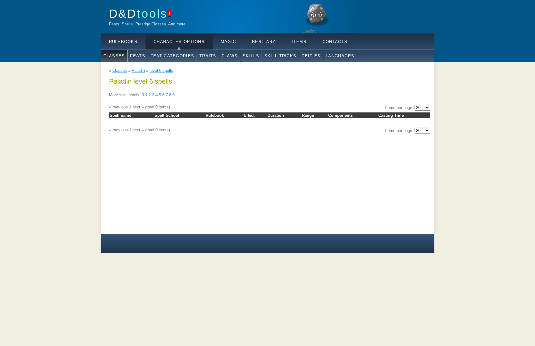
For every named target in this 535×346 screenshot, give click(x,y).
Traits (207, 56)
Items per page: (400, 107)
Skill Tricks (280, 56)
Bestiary (264, 41)
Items (299, 41)
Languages (340, 56)
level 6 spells (161, 70)
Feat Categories (172, 56)
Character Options (179, 41)
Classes (114, 56)
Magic (228, 41)
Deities (311, 56)
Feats (137, 56)
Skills (251, 56)
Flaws (229, 56)
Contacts (335, 41)
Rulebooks (123, 41)
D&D (138, 13)
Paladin (138, 70)
